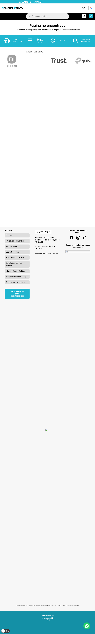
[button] (3, 16)
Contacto (9, 235)
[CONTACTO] (54, 40)
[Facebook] (71, 237)
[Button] (84, 16)
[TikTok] (84, 237)
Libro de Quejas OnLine (15, 271)
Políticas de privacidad (15, 257)
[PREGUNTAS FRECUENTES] (77, 40)
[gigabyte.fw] (25, 2)
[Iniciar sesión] (91, 8)
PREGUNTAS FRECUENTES (85, 40)
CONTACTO (61, 40)
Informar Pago (11, 246)
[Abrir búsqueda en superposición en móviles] (47, 16)
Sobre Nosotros (12, 252)
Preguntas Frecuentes (15, 241)
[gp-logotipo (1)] (12, 8)
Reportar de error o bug (15, 282)
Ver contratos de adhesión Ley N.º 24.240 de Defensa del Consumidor (60, 605)
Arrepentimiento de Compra (17, 277)
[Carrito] (83, 8)
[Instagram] (78, 238)
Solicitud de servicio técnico (14, 264)
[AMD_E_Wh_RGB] (38, 2)
